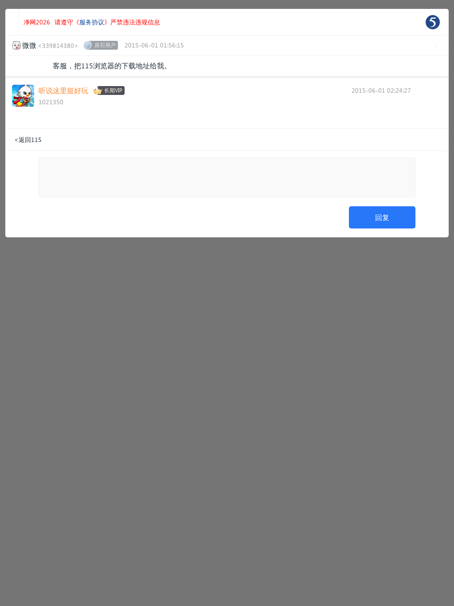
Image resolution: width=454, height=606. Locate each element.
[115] (433, 22)
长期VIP (113, 90)
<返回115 (28, 139)
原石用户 (105, 45)
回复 (382, 217)
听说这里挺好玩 (63, 90)
